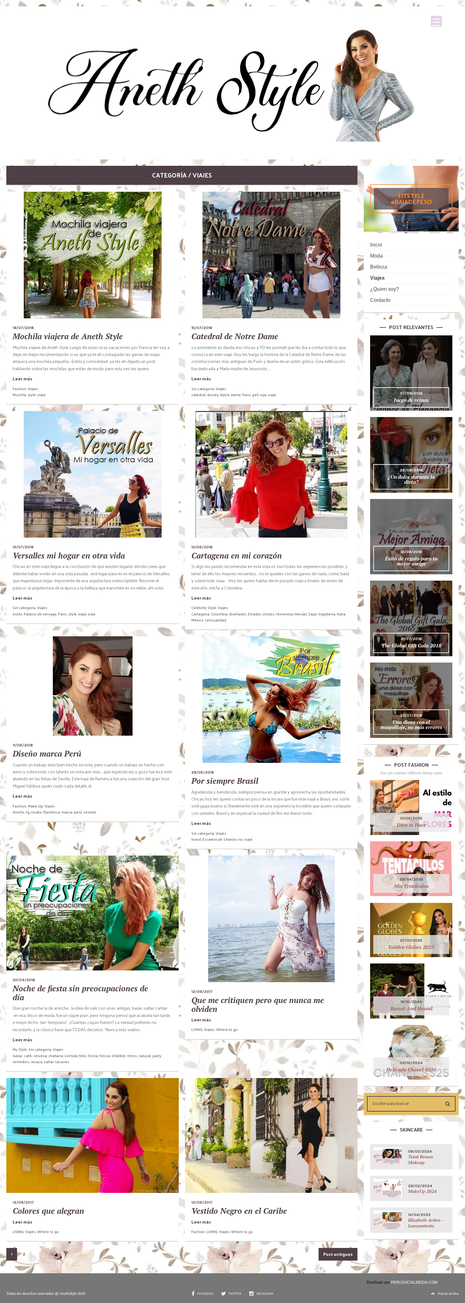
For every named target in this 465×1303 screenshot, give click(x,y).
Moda (376, 256)
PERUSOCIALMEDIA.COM (414, 1282)
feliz (82, 1055)
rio (240, 839)
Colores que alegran (48, 1211)
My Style (20, 1049)
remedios (21, 1061)
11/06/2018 (23, 745)
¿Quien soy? (384, 289)
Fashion (19, 388)
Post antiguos (338, 1254)
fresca (104, 1055)
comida (71, 1055)
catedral (198, 394)
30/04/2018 (24, 980)
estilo (17, 613)
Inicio (376, 244)
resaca (36, 1061)
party (156, 1055)
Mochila (19, 394)
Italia (341, 613)
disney (213, 394)
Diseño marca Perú (47, 753)
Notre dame (230, 394)
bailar (17, 1055)
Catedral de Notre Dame (234, 336)
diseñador (237, 613)
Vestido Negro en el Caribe (239, 1211)
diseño (18, 811)
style (32, 394)
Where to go (227, 1029)
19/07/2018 (23, 328)
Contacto (380, 300)
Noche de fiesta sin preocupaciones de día (80, 992)
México (197, 619)
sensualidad (215, 619)
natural (145, 1055)
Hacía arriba (448, 1293)
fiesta (93, 1055)
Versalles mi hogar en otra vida (69, 555)
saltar (49, 1061)
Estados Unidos (261, 613)
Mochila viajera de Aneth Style (68, 336)
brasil (196, 839)
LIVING (196, 1029)
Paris (246, 394)
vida (91, 613)
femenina (284, 613)
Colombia (219, 613)
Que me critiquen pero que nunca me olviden (257, 1004)
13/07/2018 (23, 547)
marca (66, 811)
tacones (62, 1061)
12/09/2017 (202, 991)
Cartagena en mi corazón (236, 555)
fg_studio (34, 811)
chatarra (55, 1055)
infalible (119, 1055)
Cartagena (200, 613)
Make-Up (35, 805)
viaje (41, 394)
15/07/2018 (201, 328)
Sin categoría (202, 388)
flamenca (51, 811)
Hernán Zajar (305, 613)
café (28, 1055)
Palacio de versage (40, 613)
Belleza (378, 267)
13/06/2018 (202, 547)
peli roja (259, 394)
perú (78, 811)
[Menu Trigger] (436, 21)
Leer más (22, 379)
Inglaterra (327, 613)
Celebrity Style (203, 607)
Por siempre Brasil (224, 781)
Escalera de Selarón (219, 839)
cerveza (40, 1055)
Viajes (33, 388)
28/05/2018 (202, 772)
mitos (132, 1055)
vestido (90, 811)
